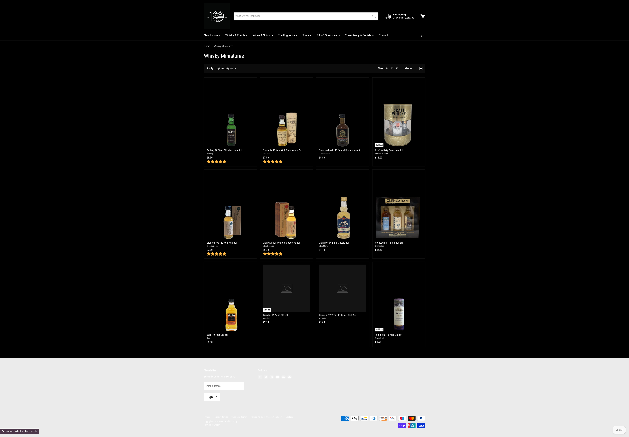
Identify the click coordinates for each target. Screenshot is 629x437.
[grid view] (416, 68)
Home (207, 46)
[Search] (374, 16)
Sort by (210, 68)
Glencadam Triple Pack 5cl (389, 242)
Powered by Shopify (212, 425)
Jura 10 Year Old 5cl (217, 334)
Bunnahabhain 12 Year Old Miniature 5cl (340, 150)
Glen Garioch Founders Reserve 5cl (281, 242)
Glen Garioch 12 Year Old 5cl (222, 242)
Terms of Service (221, 417)
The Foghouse (287, 35)
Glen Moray (323, 246)
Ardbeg (210, 153)
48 (397, 68)
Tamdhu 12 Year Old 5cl (275, 315)
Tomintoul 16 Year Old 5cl (388, 334)
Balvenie (266, 153)
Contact (383, 35)
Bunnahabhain (324, 153)
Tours (306, 35)
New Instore (211, 35)
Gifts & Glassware (327, 35)
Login (421, 35)
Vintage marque (381, 153)
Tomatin (322, 318)
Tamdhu (266, 318)
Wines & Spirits (262, 35)
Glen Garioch (212, 246)
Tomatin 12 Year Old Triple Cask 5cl (337, 315)
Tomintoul (379, 338)
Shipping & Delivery (239, 417)
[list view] (420, 68)
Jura (208, 338)
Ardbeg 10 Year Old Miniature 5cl (224, 150)
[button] (19, 431)
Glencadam (379, 246)
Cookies (289, 417)
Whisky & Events (235, 35)
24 (387, 68)
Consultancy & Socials (358, 35)
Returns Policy (257, 417)
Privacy (207, 417)
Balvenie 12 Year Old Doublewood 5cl (282, 150)
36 (392, 68)
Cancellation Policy (274, 417)
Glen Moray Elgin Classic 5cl (334, 242)
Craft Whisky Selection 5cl (389, 150)
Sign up (212, 397)
